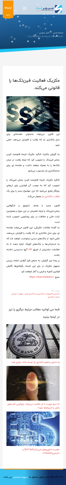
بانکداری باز (40, 294)
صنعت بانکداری (54, 297)
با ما (8, 11)
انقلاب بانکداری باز (51, 196)
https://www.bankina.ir (42, 277)
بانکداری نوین (30, 294)
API (31, 249)
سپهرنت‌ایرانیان (20, 477)
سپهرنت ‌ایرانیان (18, 294)
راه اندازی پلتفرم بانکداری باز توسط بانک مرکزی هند (35, 362)
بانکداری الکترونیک (52, 294)
